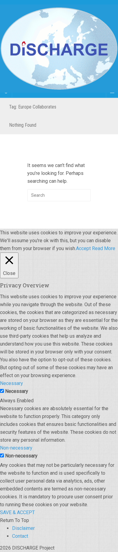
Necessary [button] (11, 383)
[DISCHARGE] (59, 49)
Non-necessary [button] (16, 448)
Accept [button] (83, 248)
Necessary (16, 391)
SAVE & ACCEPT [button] (17, 512)
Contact (20, 536)
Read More (103, 248)
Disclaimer (23, 528)
